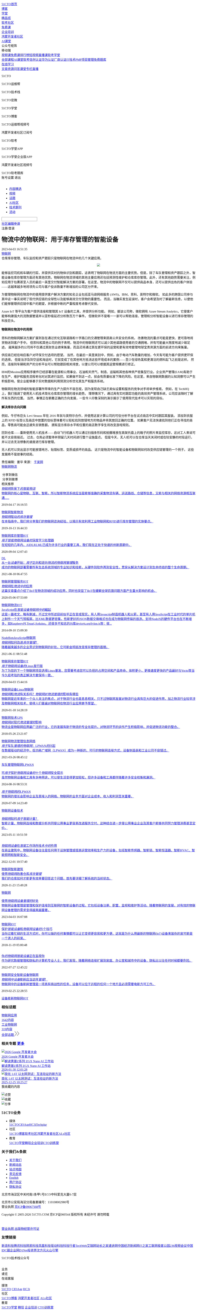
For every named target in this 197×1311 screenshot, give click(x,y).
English (13, 1177)
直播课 (43, 55)
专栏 (29, 69)
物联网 (6, 466)
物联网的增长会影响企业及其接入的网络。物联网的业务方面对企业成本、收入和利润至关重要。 (68, 796)
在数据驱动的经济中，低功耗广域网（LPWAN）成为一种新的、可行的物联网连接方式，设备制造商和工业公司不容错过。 (85, 750)
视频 (12, 193)
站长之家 (102, 1245)
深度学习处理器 (28, 540)
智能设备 (23, 975)
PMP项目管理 (84, 59)
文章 (5, 69)
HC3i (32, 1124)
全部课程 (8, 59)
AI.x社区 (64, 1133)
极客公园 (164, 1245)
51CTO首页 (9, 4)
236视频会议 (178, 1245)
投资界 (32, 1250)
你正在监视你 (23, 956)
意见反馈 (15, 1174)
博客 (5, 8)
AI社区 (14, 202)
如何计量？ (20, 818)
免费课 (6, 27)
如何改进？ (20, 642)
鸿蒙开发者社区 (12, 36)
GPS (20, 717)
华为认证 (48, 59)
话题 (12, 198)
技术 (14, 717)
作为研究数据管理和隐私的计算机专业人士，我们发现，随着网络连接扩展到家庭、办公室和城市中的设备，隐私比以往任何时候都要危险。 (97, 960)
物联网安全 (9, 975)
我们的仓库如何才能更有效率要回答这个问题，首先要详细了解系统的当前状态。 (57, 878)
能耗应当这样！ (25, 979)
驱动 (17, 516)
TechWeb (81, 1245)
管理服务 (17, 581)
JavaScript (20, 637)
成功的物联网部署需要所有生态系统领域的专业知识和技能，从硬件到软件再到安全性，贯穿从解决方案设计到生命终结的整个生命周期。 (95, 567)
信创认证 (35, 59)
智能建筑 (17, 869)
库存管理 (17, 535)
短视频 (33, 55)
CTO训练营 (51, 1143)
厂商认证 (60, 59)
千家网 (38, 462)
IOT (25, 535)
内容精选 (15, 188)
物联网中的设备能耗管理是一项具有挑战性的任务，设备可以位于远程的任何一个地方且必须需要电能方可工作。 (78, 984)
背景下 (18, 488)
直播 (35, 69)
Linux (20, 689)
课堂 (23, 69)
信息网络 (29, 741)
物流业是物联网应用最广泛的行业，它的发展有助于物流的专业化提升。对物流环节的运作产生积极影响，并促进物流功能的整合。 (91, 727)
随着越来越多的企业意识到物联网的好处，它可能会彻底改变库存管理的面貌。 (55, 647)
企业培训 (8, 32)
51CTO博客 (17, 1133)
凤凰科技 (44, 1245)
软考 (26, 59)
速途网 (113, 1245)
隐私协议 (15, 1186)
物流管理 (17, 741)
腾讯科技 (20, 1245)
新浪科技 (8, 1245)
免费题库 (100, 59)
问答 (17, 69)
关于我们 (15, 1160)
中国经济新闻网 (128, 1245)
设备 (14, 810)
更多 (20, 1043)
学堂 (5, 13)
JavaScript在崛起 (26, 609)
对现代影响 (22, 722)
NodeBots (8, 637)
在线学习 (8, 64)
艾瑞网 (91, 1245)
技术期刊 (15, 207)
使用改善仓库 (22, 873)
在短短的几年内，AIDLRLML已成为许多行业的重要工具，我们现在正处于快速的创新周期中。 (67, 545)
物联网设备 (9, 689)
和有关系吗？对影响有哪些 (40, 694)
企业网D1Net (19, 1250)
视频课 (6, 55)
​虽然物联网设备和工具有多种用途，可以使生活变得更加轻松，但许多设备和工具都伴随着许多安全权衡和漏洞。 (78, 777)
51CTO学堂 (17, 1143)
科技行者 (69, 1245)
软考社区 (8, 22)
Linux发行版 (22, 666)
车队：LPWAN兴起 (28, 745)
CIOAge (24, 1124)
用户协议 (15, 1182)
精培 (28, 1143)
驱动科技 (57, 1245)
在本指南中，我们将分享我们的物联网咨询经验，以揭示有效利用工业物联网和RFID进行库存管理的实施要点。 (77, 521)
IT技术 (70, 59)
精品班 (6, 18)
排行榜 (24, 55)
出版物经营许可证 (27, 1228)
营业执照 (8, 1228)
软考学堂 (54, 55)
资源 (11, 69)
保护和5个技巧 (27, 929)
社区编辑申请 (11, 223)
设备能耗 (8, 998)
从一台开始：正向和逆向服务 (40, 562)
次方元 (41, 1250)
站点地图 (15, 1169)
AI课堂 (6, 41)
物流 (14, 466)
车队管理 (8, 764)
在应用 (17, 586)
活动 (12, 212)
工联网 (153, 1245)
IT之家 (143, 1245)
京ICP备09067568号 (28, 1206)
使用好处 (20, 900)
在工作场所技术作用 (29, 845)
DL (4, 558)
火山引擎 (52, 1250)
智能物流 (17, 512)
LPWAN (28, 764)
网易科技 (32, 1245)
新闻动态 (15, 1164)
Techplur (41, 1124)
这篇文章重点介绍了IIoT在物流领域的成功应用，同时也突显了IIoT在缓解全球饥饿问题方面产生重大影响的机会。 (79, 590)
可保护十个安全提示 (32, 772)
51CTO (14, 1124)
